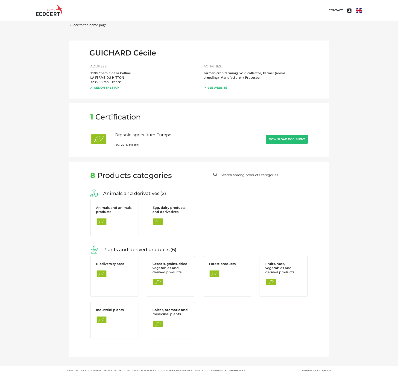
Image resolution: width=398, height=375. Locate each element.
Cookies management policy (183, 370)
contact (336, 10)
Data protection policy (143, 370)
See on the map (106, 87)
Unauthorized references (227, 370)
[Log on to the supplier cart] (349, 10)
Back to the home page (89, 25)
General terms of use (106, 370)
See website (217, 87)
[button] (359, 10)
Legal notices (76, 370)
